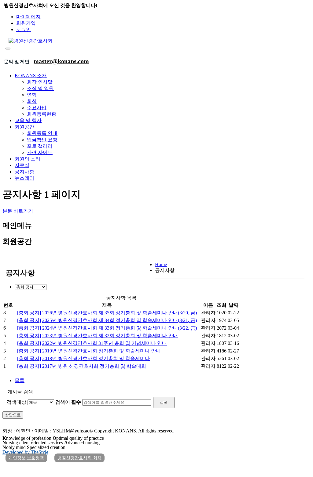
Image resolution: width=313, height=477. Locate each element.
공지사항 (24, 171)
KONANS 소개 (31, 75)
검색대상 (16, 402)
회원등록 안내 (42, 133)
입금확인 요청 (42, 139)
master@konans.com (61, 61)
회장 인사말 (40, 82)
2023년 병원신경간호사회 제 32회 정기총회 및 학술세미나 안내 (110, 335)
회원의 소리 (27, 158)
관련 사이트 (40, 152)
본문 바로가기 (17, 211)
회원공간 (24, 126)
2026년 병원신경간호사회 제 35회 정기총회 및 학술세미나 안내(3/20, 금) (119, 312)
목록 (19, 380)
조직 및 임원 (40, 88)
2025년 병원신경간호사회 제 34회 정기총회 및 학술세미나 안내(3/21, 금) (119, 320)
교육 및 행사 (28, 120)
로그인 (23, 29)
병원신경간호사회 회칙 (79, 458)
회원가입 (26, 23)
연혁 (32, 94)
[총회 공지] (29, 312)
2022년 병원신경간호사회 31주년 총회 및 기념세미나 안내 (104, 343)
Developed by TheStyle (25, 452)
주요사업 (36, 107)
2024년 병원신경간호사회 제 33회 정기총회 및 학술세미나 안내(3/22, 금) (119, 328)
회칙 (32, 101)
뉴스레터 (24, 178)
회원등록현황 (41, 114)
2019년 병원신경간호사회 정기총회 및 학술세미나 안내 (101, 350)
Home (161, 264)
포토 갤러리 (40, 146)
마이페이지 (28, 16)
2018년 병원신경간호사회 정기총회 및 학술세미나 (96, 358)
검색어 (68, 402)
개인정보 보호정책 (26, 458)
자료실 (22, 165)
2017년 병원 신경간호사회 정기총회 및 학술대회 (94, 366)
